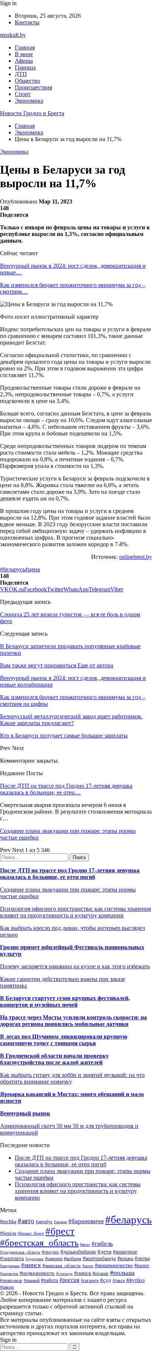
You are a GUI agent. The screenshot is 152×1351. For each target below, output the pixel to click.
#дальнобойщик (78, 1252)
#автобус (44, 1222)
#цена (32, 569)
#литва (142, 1258)
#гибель (102, 1243)
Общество (27, 81)
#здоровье (34, 1258)
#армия (60, 1222)
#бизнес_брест (31, 1233)
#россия (69, 1280)
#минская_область (61, 1265)
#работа (49, 1280)
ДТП (21, 74)
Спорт (23, 94)
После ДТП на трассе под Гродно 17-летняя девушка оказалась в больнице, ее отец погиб (69, 873)
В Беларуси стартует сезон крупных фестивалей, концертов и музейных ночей (65, 1001)
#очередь (64, 1273)
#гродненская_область (20, 1252)
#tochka (8, 1221)
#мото (87, 1265)
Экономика (29, 101)
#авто (26, 1221)
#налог (141, 1265)
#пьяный (31, 1280)
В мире (24, 54)
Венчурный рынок (25, 1113)
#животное (125, 1252)
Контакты (27, 22)
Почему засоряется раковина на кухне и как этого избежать (75, 966)
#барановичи (86, 1221)
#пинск (82, 1273)
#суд (105, 1280)
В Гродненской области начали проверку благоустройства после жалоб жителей (54, 1059)
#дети (104, 1251)
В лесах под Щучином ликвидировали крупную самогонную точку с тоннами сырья (63, 1039)
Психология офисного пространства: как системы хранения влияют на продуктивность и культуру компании (75, 912)
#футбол (135, 1280)
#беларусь (12, 569)
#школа (7, 1287)
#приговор (11, 1280)
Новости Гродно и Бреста (32, 113)
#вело (85, 1244)
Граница (25, 67)
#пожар (100, 1273)
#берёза (8, 1233)
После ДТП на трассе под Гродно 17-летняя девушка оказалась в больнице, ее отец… (66, 789)
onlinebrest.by (135, 557)
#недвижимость (37, 1273)
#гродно (50, 1252)
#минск (31, 1265)
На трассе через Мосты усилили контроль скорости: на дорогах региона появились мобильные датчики (73, 1020)
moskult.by (13, 35)
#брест (60, 1231)
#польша (122, 1272)
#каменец (53, 1258)
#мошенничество (114, 1265)
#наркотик (9, 1273)
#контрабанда (99, 1258)
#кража (125, 1258)
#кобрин (72, 1258)
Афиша (24, 61)
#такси (119, 1280)
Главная (25, 47)
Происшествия (33, 87)
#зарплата (12, 1258)
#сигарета (90, 1280)
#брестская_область (39, 1242)
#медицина (10, 1265)
